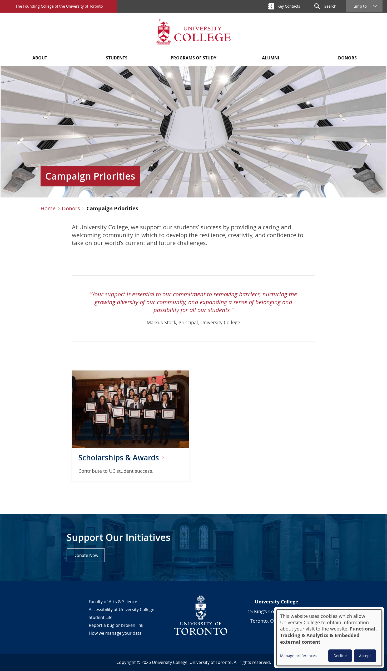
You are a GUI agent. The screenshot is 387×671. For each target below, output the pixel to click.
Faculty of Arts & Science (113, 601)
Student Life (100, 617)
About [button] (39, 58)
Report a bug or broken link (116, 625)
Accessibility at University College (121, 609)
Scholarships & (119, 457)
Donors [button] (347, 58)
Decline (340, 655)
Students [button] (116, 58)
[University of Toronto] (200, 615)
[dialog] (329, 637)
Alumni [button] (270, 58)
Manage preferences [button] (298, 655)
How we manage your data (115, 633)
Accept (365, 655)
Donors (71, 208)
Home (48, 208)
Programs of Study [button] (193, 58)
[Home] (193, 31)
